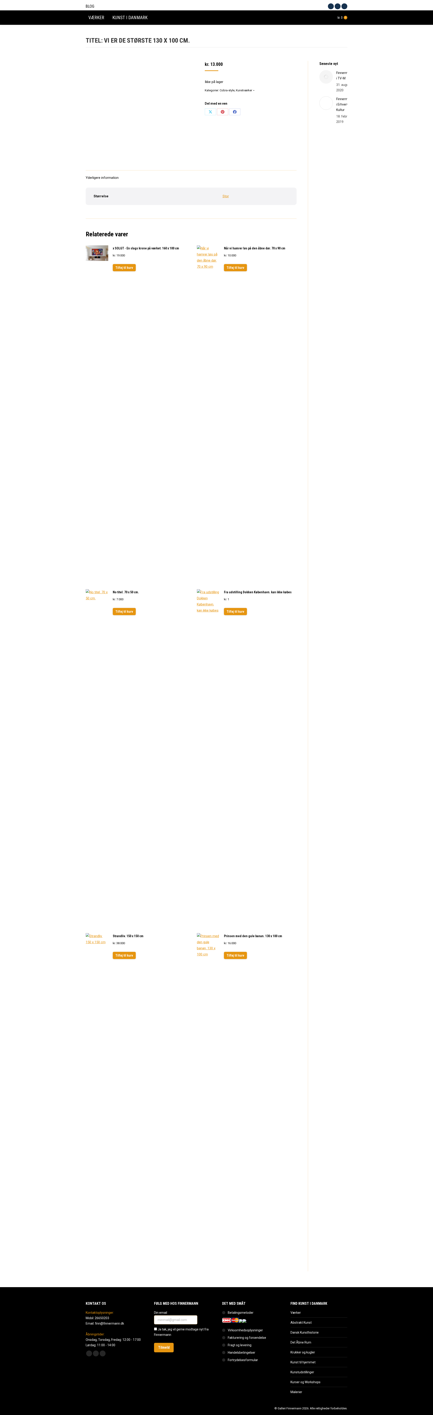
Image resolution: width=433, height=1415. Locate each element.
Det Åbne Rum (300, 1342)
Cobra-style (227, 90)
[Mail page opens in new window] (344, 6)
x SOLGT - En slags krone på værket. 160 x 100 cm (146, 248)
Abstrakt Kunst (301, 1322)
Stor (226, 196)
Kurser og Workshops (305, 1382)
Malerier (296, 1392)
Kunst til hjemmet (303, 1362)
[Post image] (326, 77)
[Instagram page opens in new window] (338, 6)
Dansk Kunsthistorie (304, 1332)
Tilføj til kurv (124, 267)
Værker (295, 1312)
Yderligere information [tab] (102, 178)
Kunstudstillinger (302, 1372)
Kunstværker (244, 90)
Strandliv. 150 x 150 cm (128, 936)
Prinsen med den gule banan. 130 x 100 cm (253, 936)
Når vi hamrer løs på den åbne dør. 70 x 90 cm (254, 248)
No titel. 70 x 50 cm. (126, 592)
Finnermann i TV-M (344, 75)
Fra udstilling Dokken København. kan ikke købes (258, 592)
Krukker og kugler (302, 1352)
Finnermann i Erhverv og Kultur (344, 104)
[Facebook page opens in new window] (331, 6)
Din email (161, 1312)
